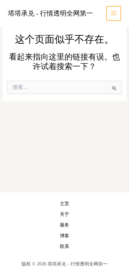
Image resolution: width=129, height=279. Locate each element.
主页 (64, 203)
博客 (64, 235)
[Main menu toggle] (113, 13)
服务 (64, 224)
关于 (64, 214)
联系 (64, 246)
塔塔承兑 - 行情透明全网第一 (50, 13)
